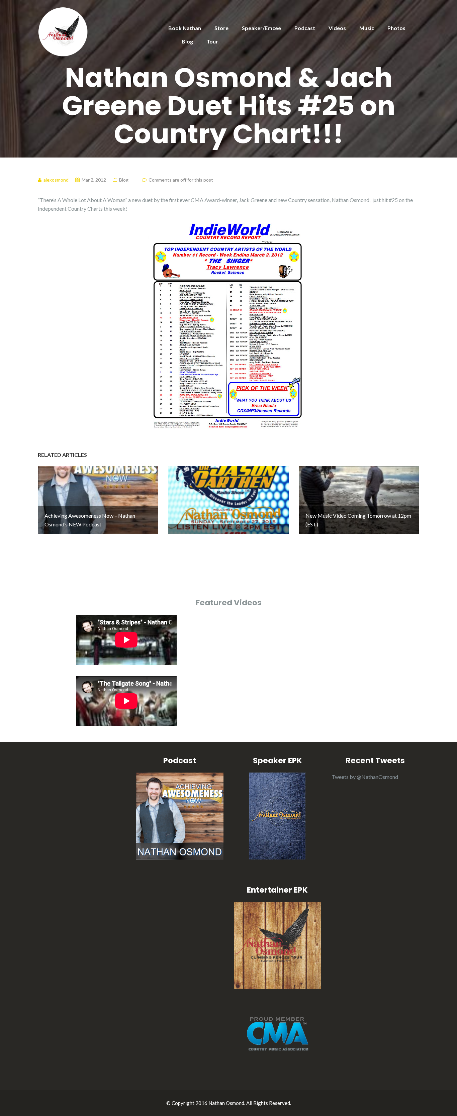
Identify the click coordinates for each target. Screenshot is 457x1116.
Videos (337, 28)
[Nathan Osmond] (63, 31)
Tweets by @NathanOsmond (365, 777)
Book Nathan (184, 28)
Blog (187, 41)
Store (221, 28)
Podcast (304, 28)
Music (366, 28)
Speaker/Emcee (261, 28)
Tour (212, 41)
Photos (396, 28)
